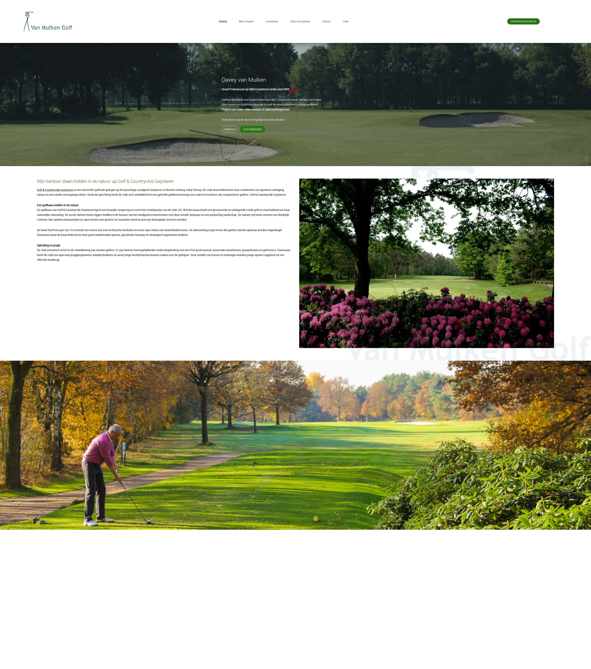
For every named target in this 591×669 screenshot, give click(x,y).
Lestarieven (272, 21)
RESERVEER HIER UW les (295, 654)
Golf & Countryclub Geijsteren (55, 190)
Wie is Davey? (246, 21)
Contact (326, 21)
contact (230, 129)
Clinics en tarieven (300, 21)
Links (346, 21)
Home (223, 21)
